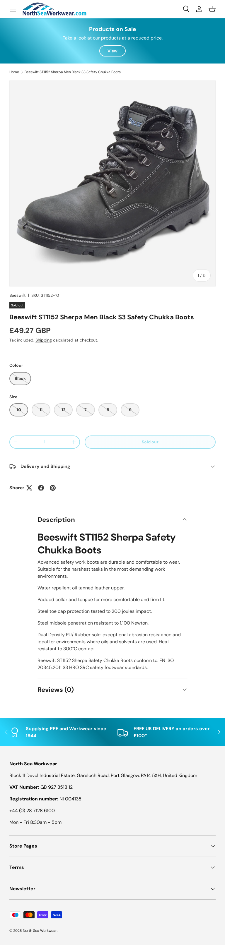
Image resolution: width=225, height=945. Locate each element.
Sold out (150, 442)
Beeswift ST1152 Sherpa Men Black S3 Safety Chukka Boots (73, 72)
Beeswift (17, 295)
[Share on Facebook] (41, 488)
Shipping (43, 340)
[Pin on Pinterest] (53, 488)
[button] (212, 9)
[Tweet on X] (29, 488)
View (112, 51)
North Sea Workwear (40, 930)
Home (14, 72)
